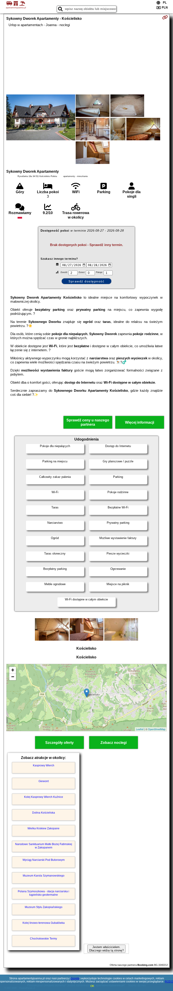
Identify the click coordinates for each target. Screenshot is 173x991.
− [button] (12, 677)
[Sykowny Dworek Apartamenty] (40, 117)
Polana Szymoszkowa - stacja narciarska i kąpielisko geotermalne (43, 893)
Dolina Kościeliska (43, 812)
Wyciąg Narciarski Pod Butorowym (44, 859)
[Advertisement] (86, 60)
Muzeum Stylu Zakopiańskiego (43, 907)
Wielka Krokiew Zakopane (43, 828)
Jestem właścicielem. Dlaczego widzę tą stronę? (106, 948)
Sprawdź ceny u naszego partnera (87, 422)
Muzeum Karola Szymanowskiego (43, 875)
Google (75, 978)
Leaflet (139, 729)
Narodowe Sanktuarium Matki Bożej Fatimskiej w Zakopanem (43, 846)
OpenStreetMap (156, 729)
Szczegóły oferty (59, 743)
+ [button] (12, 670)
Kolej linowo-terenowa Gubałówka (44, 922)
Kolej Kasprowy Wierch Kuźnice (43, 797)
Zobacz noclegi (113, 743)
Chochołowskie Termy (43, 938)
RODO (169, 981)
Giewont (44, 781)
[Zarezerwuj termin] (165, 17)
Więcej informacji (139, 422)
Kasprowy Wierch (43, 765)
